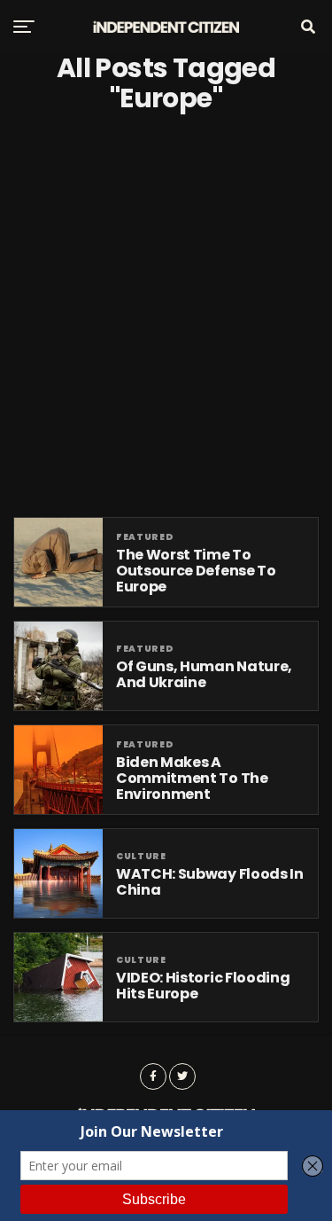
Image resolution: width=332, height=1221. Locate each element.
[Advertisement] (166, 315)
